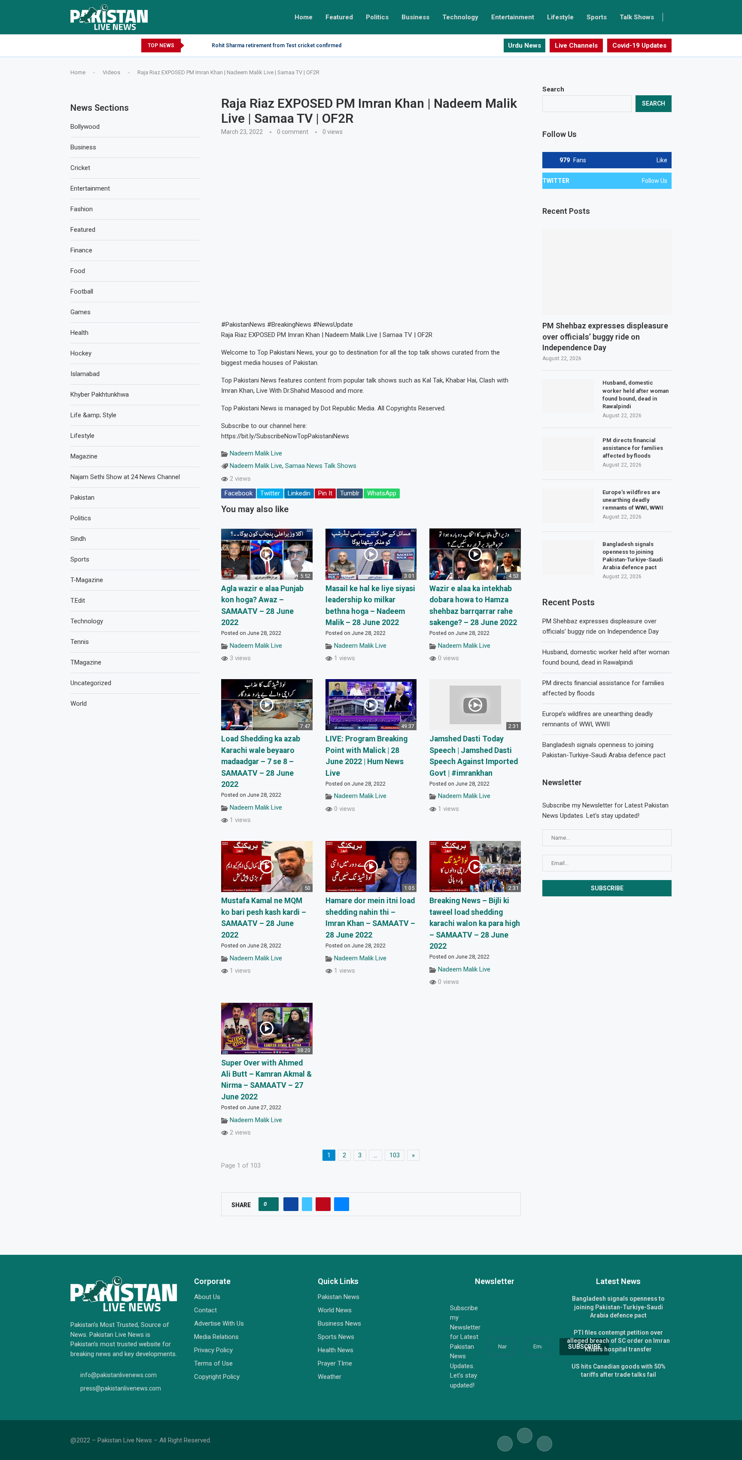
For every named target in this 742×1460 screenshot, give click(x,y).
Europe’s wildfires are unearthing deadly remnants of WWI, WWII (632, 500)
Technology (460, 17)
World (78, 703)
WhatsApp (381, 493)
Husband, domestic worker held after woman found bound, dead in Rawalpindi (635, 394)
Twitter (270, 493)
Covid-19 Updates (639, 45)
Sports (597, 17)
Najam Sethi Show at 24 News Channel (125, 477)
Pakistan (82, 497)
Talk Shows (637, 17)
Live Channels (576, 45)
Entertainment (512, 17)
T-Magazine (86, 580)
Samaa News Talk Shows (320, 466)
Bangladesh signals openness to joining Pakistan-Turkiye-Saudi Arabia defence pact (632, 556)
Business (415, 17)
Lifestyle (560, 17)
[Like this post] (271, 1204)
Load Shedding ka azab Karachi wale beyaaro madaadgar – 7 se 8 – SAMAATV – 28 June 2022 (260, 762)
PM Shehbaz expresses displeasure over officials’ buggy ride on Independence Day (605, 336)
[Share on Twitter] (307, 1204)
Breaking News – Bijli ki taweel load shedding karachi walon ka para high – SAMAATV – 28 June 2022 (474, 923)
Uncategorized (90, 683)
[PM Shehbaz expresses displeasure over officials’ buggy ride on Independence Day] (607, 272)
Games (80, 312)
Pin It (325, 493)
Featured (339, 17)
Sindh (78, 539)
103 (394, 1155)
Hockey (80, 353)
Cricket (80, 168)
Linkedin (299, 493)
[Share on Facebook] (290, 1204)
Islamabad (85, 374)
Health (79, 333)
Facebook (238, 493)
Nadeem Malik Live (256, 453)
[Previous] (192, 45)
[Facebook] (481, 45)
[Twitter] (489, 45)
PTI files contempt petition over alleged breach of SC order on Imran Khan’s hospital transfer (618, 1341)
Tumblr (349, 493)
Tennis (79, 642)
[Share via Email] (341, 1204)
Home (304, 17)
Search (553, 89)
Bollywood (85, 127)
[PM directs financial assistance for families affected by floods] (568, 454)
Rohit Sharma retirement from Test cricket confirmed (276, 45)
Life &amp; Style (93, 415)
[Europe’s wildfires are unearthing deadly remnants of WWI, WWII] (568, 506)
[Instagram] (496, 45)
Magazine (83, 456)
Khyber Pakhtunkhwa (99, 394)
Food (77, 271)
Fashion (81, 209)
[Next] (203, 45)
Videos (111, 72)
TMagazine (85, 662)
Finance (81, 250)
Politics (377, 17)
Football (81, 291)
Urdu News (524, 45)
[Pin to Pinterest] (323, 1204)
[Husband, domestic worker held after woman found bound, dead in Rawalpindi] (568, 396)
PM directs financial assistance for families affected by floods (632, 448)
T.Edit (77, 600)
